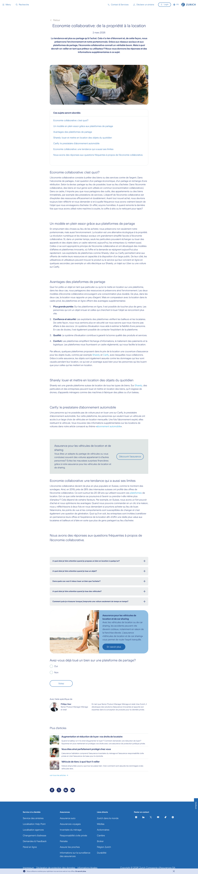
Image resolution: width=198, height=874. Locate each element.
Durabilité (101, 852)
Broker (100, 841)
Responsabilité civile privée (73, 835)
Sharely (96, 355)
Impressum (28, 867)
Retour (56, 20)
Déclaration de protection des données (55, 867)
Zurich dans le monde (107, 818)
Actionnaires (103, 829)
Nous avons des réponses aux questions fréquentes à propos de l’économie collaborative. (98, 155)
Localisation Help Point (34, 824)
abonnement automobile (109, 426)
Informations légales (87, 867)
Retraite (64, 841)
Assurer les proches (70, 847)
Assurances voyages (70, 824)
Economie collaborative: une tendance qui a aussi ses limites (83, 149)
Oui (56, 666)
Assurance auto (67, 818)
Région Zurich (104, 847)
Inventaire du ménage (70, 829)
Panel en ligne (30, 847)
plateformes (136, 493)
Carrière (101, 835)
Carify (106, 355)
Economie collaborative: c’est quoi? (70, 120)
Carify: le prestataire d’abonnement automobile (76, 143)
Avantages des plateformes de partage (72, 132)
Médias (100, 824)
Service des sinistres (33, 818)
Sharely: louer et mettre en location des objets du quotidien (82, 137)
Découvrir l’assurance (130, 456)
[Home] (188, 4)
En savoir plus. (80, 871)
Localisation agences (33, 829)
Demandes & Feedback (35, 841)
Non (56, 672)
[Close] (173, 871)
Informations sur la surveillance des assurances (75, 854)
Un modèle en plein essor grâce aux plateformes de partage (83, 126)
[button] (6, 4)
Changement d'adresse (34, 835)
